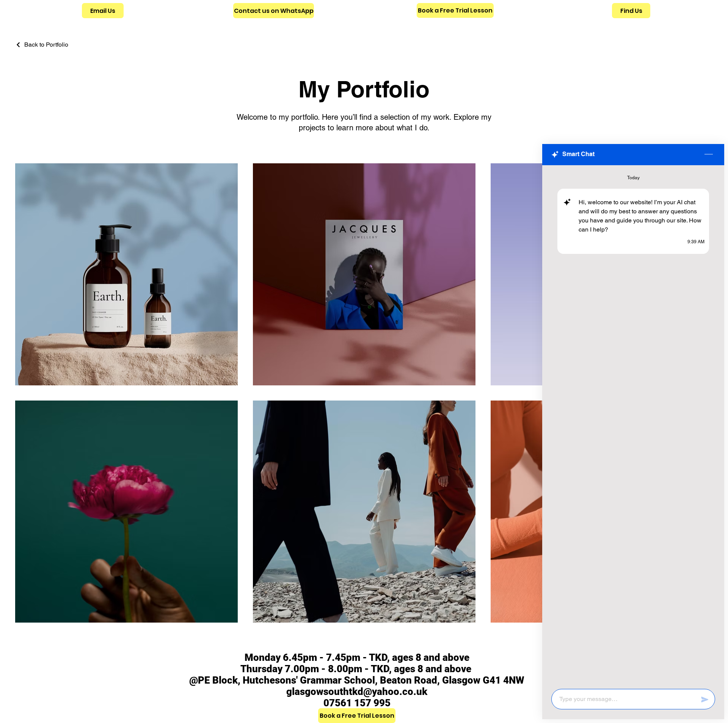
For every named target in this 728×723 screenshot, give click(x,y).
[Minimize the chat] (709, 155)
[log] (633, 424)
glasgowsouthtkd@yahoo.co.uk (356, 691)
